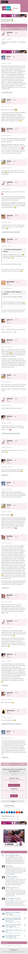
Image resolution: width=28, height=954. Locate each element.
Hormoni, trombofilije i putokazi (12, 855)
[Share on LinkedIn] (9, 812)
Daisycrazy (12, 867)
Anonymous (11, 710)
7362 (18, 281)
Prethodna (6, 28)
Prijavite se (14, 795)
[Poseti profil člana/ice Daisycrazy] (3, 866)
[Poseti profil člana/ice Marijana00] (3, 856)
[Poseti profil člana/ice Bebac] (3, 913)
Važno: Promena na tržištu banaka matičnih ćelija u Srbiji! (13, 925)
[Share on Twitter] (4, 812)
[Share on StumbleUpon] (19, 812)
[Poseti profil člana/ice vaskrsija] (3, 217)
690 (15, 416)
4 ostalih (14, 433)
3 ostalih (14, 232)
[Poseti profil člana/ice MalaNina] (3, 130)
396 (14, 56)
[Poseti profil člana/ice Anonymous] (3, 712)
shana (9, 56)
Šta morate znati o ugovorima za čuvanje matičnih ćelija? (12, 936)
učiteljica (10, 32)
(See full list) (10, 942)
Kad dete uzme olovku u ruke (12, 887)
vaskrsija (10, 215)
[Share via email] (22, 812)
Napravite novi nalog (14, 785)
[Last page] (26, 29)
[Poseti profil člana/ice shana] (3, 58)
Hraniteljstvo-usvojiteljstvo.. (11, 876)
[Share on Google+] (7, 812)
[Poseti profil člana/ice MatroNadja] (3, 283)
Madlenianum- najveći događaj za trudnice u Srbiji (12, 913)
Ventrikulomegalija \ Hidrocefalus (12, 898)
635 (16, 128)
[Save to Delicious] (14, 812)
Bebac (7, 21)
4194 (16, 319)
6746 (16, 215)
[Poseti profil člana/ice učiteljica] (3, 33)
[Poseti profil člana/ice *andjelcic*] (3, 888)
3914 (15, 99)
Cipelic (9, 100)
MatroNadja (4, 232)
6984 (18, 710)
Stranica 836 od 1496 (14, 28)
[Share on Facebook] (2, 812)
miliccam (3, 92)
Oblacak (9, 416)
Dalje (22, 28)
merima (7, 92)
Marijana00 (12, 856)
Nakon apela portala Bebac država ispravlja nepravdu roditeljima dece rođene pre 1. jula (13, 919)
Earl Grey (4, 587)
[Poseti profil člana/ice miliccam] (3, 321)
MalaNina (10, 129)
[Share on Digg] (12, 812)
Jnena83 (11, 878)
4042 (16, 32)
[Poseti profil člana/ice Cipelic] (3, 101)
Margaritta (10, 433)
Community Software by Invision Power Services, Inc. (14, 951)
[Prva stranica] (2, 29)
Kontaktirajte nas (14, 950)
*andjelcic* (12, 889)
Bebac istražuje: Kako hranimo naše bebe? (13, 930)
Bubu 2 (8, 232)
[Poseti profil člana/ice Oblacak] (3, 417)
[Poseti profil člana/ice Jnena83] (3, 877)
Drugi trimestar (8, 866)
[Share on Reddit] (17, 812)
